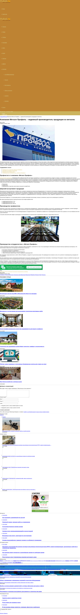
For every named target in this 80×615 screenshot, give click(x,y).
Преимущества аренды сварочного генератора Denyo (15, 574)
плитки (42, 560)
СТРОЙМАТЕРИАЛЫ (9, 74)
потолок (53, 560)
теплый (1, 562)
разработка (63, 560)
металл (6, 271)
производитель (20, 271)
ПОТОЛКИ (4, 42)
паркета (32, 560)
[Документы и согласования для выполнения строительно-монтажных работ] (11, 308)
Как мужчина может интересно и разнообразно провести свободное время (18, 456)
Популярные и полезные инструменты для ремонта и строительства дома (21, 591)
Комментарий (3, 397)
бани (1, 560)
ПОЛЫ (3, 32)
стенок (76, 560)
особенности (22, 560)
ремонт (67, 560)
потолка (48, 560)
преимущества (58, 560)
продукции (15, 271)
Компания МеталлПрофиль (6, 177)
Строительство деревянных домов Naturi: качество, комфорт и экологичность (22, 346)
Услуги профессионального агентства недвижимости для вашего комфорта (21, 329)
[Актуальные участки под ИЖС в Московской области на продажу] (11, 291)
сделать (72, 560)
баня (3, 560)
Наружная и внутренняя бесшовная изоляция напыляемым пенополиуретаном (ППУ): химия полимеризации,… (26, 445)
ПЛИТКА (4, 58)
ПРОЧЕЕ (4, 69)
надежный (10, 271)
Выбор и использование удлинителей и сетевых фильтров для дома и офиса (22, 586)
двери (15, 560)
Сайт (1, 403)
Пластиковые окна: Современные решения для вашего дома (15, 467)
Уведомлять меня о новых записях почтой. (10, 407)
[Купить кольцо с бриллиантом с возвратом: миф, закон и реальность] (8, 477)
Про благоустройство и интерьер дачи (11, 381)
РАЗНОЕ (7, 101)
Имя (1, 399)
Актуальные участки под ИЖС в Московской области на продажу (18, 293)
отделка (28, 560)
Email (1, 401)
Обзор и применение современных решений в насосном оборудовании (20, 580)
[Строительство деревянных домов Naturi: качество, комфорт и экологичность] (8, 344)
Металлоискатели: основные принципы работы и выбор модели (16, 431)
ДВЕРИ (4, 63)
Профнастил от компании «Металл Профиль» (12, 169)
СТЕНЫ (4, 37)
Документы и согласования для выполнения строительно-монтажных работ (21, 311)
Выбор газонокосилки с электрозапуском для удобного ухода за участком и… (19, 489)
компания (2, 271)
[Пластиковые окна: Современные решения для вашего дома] (8, 466)
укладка (4, 562)
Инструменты (8, 85)
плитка (39, 560)
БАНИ (3, 53)
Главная (2, 116)
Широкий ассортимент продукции (9, 170)
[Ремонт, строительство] (5, 2)
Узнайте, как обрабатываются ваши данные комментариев (36, 411)
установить (10, 562)
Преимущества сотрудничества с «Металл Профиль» (14, 172)
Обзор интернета (8, 90)
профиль (26, 271)
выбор (6, 560)
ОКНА (3, 48)
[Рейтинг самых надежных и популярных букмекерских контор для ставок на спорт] (9, 361)
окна (18, 560)
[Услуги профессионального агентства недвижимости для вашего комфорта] (11, 326)
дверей (12, 560)
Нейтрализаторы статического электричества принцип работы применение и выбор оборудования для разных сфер (33, 569)
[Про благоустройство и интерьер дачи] (10, 379)
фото (22, 562)
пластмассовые (35, 560)
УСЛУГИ (6, 95)
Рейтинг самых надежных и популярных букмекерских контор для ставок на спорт (23, 364)
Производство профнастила (8, 171)
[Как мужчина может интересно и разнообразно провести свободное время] (8, 455)
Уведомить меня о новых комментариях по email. (12, 405)
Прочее (6, 79)
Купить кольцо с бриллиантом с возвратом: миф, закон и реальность (17, 478)
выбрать (9, 560)
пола (45, 560)
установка (17, 562)
